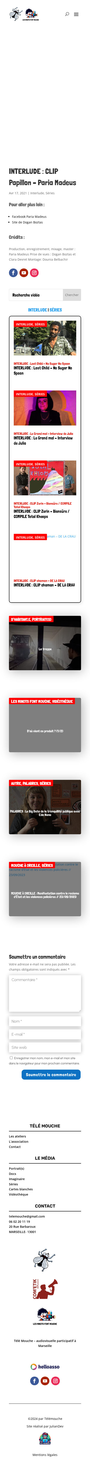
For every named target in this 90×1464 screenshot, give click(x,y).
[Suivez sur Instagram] (34, 272)
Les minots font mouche (30, 701)
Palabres (30, 783)
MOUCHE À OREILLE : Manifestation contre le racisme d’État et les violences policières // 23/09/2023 (45, 895)
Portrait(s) (41, 619)
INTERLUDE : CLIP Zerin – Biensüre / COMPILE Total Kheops (43, 505)
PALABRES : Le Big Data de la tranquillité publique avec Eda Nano (45, 813)
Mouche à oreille (25, 865)
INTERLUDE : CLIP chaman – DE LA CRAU (39, 581)
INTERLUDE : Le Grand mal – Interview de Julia (43, 434)
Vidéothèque (62, 701)
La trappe (45, 649)
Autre (16, 783)
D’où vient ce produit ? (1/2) (45, 731)
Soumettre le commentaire (51, 1074)
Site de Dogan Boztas (27, 222)
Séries (50, 193)
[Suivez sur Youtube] (23, 272)
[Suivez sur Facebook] (13, 272)
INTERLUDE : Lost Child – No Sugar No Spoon (42, 364)
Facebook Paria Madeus (29, 216)
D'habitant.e (20, 619)
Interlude (37, 193)
